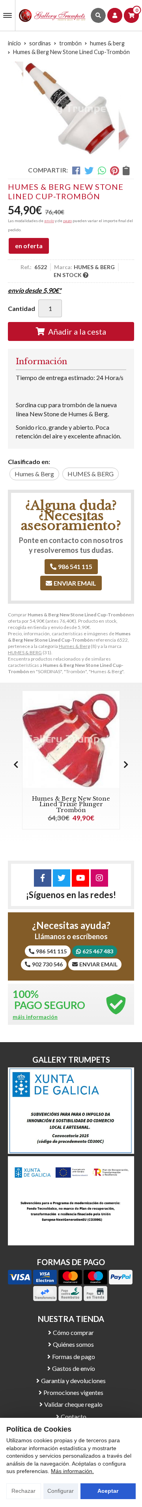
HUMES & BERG (25, 652)
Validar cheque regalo (73, 1404)
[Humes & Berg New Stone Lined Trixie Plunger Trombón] (71, 739)
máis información (35, 1017)
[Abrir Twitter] (61, 878)
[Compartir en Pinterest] (114, 170)
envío (49, 220)
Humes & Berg (74, 646)
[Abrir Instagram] (99, 878)
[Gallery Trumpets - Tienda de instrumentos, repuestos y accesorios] (52, 15)
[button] (126, 764)
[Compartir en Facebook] (76, 170)
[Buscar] (98, 15)
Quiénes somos (73, 1344)
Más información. (72, 1471)
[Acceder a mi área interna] (114, 15)
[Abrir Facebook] (42, 878)
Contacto (73, 1416)
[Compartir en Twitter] (88, 170)
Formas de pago (73, 1356)
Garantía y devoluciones (73, 1380)
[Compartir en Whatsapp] (102, 170)
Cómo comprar (73, 1332)
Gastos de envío (73, 1368)
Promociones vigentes (73, 1392)
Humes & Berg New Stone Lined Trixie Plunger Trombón (71, 804)
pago (67, 220)
